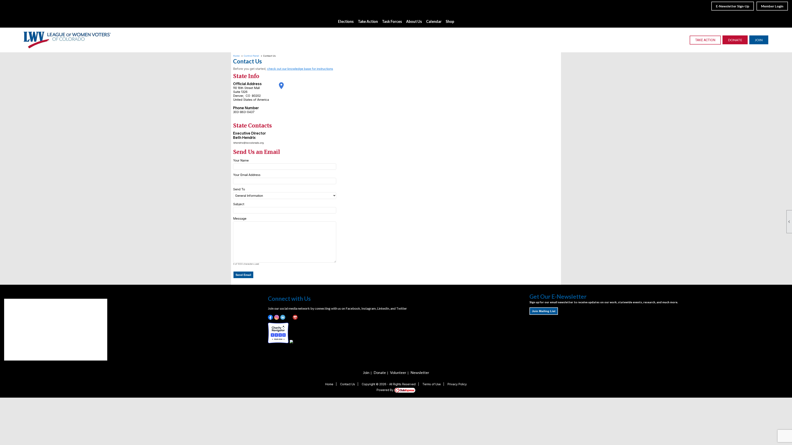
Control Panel (251, 55)
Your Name (241, 160)
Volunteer (398, 372)
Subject (238, 204)
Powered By (385, 390)
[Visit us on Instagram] (276, 317)
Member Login (772, 6)
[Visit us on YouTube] (295, 317)
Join (366, 372)
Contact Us (347, 384)
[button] (243, 275)
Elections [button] (346, 21)
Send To (239, 189)
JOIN (759, 40)
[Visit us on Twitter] (289, 317)
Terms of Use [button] (431, 384)
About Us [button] (414, 21)
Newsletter (419, 372)
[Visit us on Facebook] (270, 317)
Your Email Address (246, 175)
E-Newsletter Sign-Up (732, 6)
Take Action (705, 40)
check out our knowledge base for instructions (300, 69)
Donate (380, 372)
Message (239, 218)
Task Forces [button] (392, 21)
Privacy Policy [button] (457, 384)
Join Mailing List (543, 311)
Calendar (434, 21)
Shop (450, 21)
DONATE (735, 40)
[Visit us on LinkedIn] (282, 317)
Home (236, 55)
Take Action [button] (368, 21)
